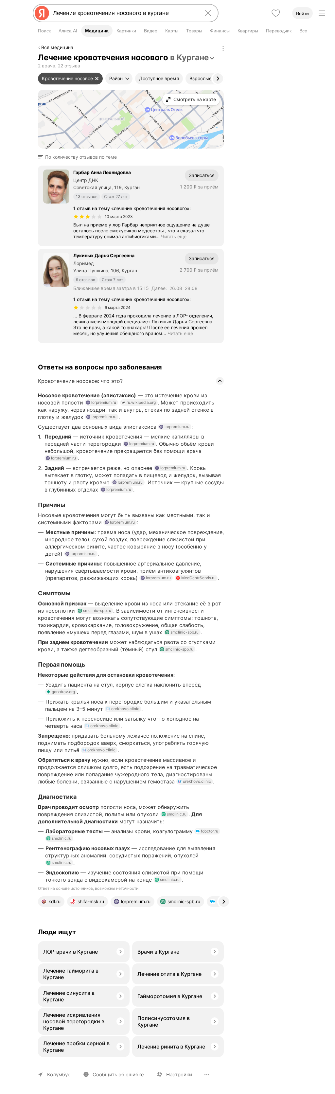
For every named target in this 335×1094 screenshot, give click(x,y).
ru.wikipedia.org (141, 402)
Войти (302, 13)
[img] (87, 216)
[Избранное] (276, 13)
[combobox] (124, 13)
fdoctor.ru (209, 831)
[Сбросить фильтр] (97, 78)
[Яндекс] (42, 13)
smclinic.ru (176, 814)
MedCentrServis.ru (198, 577)
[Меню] (321, 13)
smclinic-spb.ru (97, 610)
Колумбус (58, 1074)
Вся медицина (57, 47)
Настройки (179, 1074)
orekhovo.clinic (125, 708)
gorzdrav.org (63, 691)
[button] (79, 157)
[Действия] (223, 48)
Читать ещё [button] (173, 236)
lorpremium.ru (103, 402)
